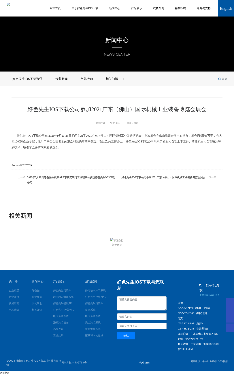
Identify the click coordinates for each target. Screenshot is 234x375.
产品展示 (136, 8)
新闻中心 (114, 8)
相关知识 (112, 79)
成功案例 (158, 8)
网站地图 (5, 372)
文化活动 (86, 79)
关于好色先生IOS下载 (85, 8)
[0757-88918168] (230, 302)
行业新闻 (61, 79)
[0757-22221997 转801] (230, 310)
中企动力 (207, 361)
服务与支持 (204, 8)
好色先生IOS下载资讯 (27, 79)
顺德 (214, 361)
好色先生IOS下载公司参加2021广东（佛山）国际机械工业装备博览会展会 (163, 177)
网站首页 (55, 8)
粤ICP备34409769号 (74, 362)
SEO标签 (223, 361)
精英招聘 (180, 8)
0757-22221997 (186, 308)
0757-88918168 (186, 313)
